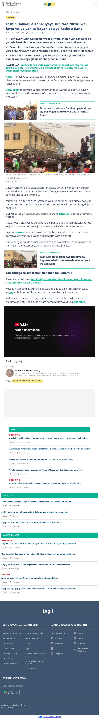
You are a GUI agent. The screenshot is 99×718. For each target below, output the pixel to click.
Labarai (16, 12)
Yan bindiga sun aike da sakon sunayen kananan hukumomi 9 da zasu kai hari (49, 280)
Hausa (20, 232)
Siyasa (12, 453)
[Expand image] (92, 125)
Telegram (64, 213)
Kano (9, 76)
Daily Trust (12, 90)
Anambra (79, 302)
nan (11, 292)
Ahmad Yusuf (35, 33)
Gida (8, 12)
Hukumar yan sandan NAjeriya (27, 381)
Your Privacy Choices (52, 716)
